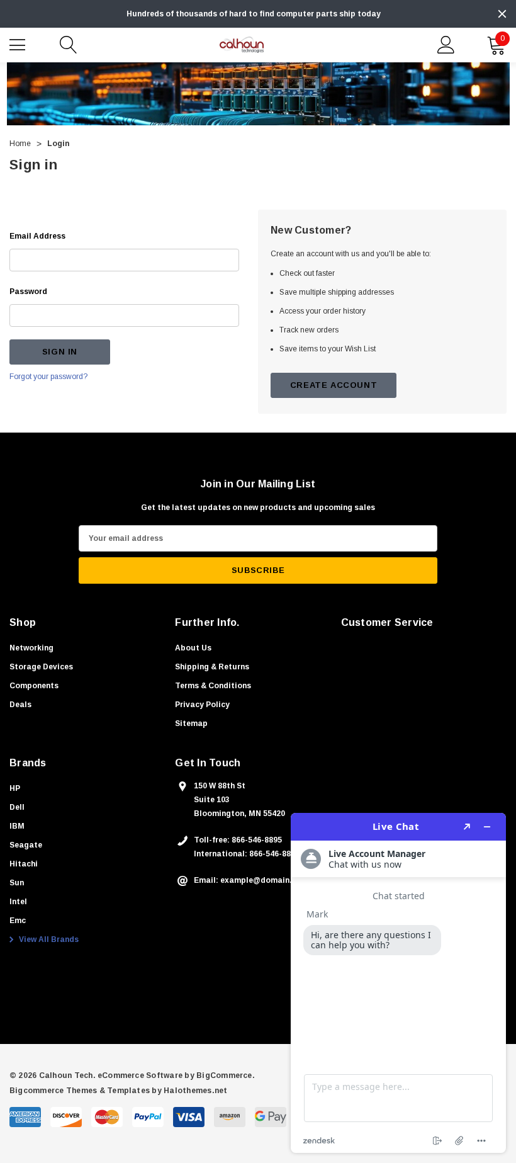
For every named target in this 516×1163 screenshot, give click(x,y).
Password (28, 291)
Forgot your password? (48, 376)
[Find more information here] (398, 983)
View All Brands (48, 939)
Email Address (37, 236)
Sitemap (191, 723)
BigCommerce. (225, 1075)
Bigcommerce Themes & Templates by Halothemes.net (118, 1090)
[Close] (502, 13)
